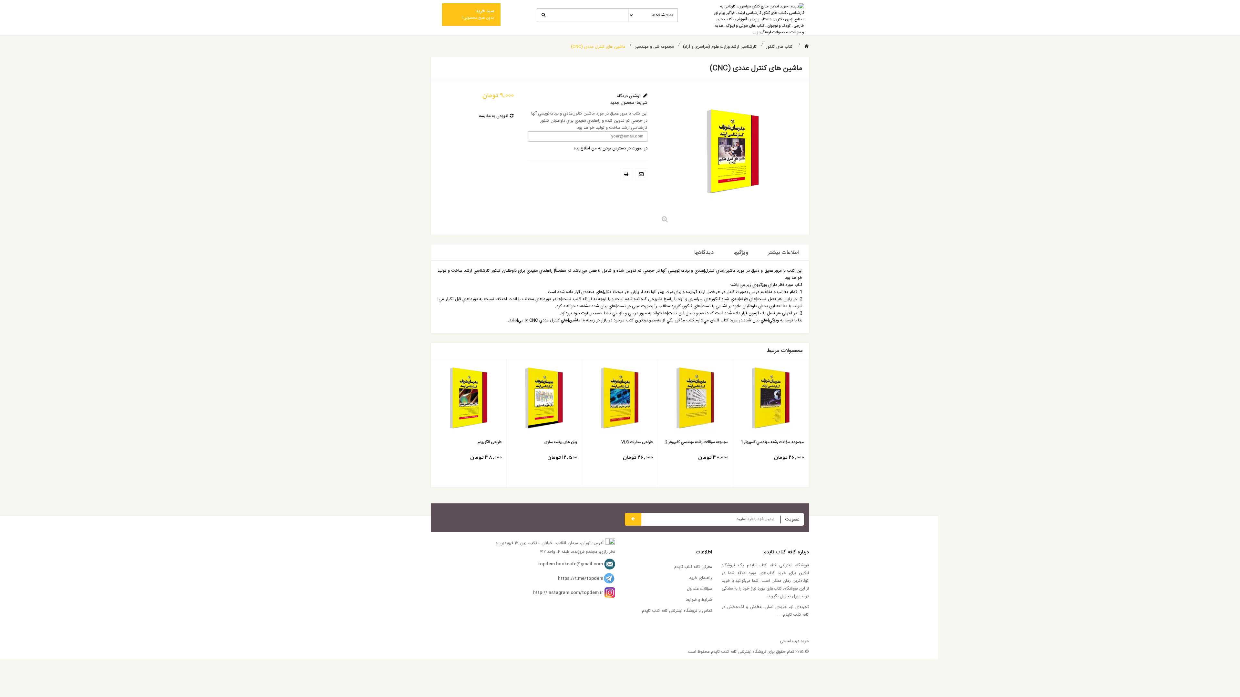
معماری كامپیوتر (565, 442)
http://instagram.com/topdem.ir (568, 592)
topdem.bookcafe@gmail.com (570, 564)
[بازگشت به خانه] (806, 47)
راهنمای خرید (700, 577)
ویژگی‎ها (740, 252)
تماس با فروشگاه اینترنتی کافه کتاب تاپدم (677, 610)
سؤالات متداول (699, 588)
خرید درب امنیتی (794, 641)
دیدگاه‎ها (704, 252)
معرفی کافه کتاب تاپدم (693, 567)
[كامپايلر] (468, 400)
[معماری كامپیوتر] (544, 400)
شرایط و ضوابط (699, 599)
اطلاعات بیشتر (783, 252)
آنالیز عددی (719, 442)
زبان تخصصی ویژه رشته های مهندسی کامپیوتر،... (774, 445)
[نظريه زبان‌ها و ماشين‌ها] (620, 400)
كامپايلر (496, 442)
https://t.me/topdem (580, 578)
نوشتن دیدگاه (629, 96)
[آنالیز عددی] (695, 400)
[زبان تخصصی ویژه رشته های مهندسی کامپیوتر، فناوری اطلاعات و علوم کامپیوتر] (771, 400)
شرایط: (641, 103)
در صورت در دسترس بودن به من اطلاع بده (610, 148)
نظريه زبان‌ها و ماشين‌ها (634, 442)
